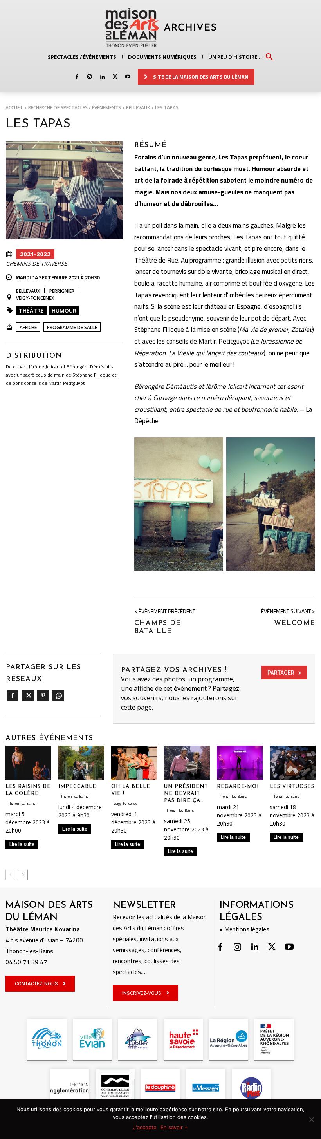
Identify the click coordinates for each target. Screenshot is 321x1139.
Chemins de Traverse (36, 263)
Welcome (294, 623)
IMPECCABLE (77, 786)
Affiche (28, 327)
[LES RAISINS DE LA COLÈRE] (28, 763)
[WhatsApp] (58, 695)
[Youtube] (127, 77)
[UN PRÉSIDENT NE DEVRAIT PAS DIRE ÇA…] (187, 763)
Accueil (14, 107)
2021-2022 (35, 254)
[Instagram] (89, 77)
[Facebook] (76, 77)
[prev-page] (10, 875)
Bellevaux (138, 107)
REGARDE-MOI (238, 786)
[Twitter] (114, 77)
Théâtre (31, 310)
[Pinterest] (43, 695)
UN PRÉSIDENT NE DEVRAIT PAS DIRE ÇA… (186, 793)
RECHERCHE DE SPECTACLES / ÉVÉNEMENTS (74, 107)
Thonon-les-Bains (21, 803)
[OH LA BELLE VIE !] (134, 763)
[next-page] (23, 875)
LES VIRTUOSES (292, 786)
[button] (269, 56)
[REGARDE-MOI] (240, 763)
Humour (64, 310)
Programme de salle (72, 327)
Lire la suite (21, 844)
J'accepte (145, 1127)
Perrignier (61, 291)
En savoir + (174, 1127)
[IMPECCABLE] (81, 763)
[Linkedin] (102, 77)
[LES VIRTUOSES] (293, 763)
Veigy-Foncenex (35, 298)
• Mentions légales (244, 929)
